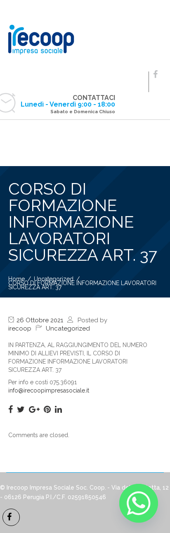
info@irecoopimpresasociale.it (48, 390)
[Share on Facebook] (10, 409)
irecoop (19, 328)
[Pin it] (47, 409)
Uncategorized (68, 328)
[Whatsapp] (138, 503)
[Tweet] (21, 409)
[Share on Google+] (34, 409)
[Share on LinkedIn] (58, 409)
